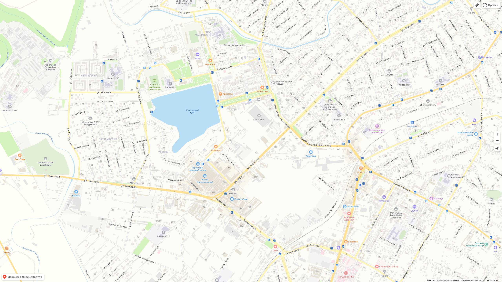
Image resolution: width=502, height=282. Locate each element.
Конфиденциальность (471, 280)
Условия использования (448, 280)
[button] (477, 5)
